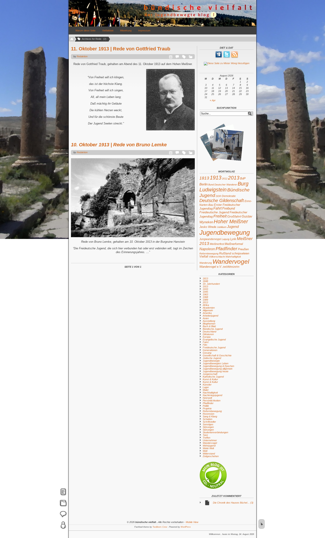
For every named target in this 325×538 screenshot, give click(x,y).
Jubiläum (221, 227)
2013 (233, 178)
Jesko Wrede (207, 227)
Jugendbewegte (211, 360)
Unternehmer (210, 440)
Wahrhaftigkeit (233, 256)
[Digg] (218, 57)
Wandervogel (230, 261)
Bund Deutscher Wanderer (222, 184)
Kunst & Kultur (210, 379)
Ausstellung (209, 321)
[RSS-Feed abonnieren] (253, 25)
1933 (205, 289)
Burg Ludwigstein (224, 187)
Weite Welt (208, 448)
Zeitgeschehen (211, 456)
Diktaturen (208, 334)
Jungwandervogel (210, 239)
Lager (206, 387)
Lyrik (233, 239)
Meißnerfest (217, 243)
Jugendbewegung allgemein (217, 368)
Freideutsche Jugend (214, 212)
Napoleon (207, 249)
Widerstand (209, 453)
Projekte (207, 408)
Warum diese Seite (85, 30)
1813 (204, 178)
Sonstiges (208, 424)
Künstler (207, 384)
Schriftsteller (209, 421)
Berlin (203, 184)
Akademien (209, 307)
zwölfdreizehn (231, 266)
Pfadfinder (226, 248)
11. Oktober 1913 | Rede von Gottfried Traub (120, 49)
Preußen (243, 249)
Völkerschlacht (217, 256)
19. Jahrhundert (211, 283)
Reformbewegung (208, 253)
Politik (206, 405)
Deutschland (209, 331)
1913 (215, 178)
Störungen (208, 427)
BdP (243, 178)
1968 (205, 297)
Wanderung (205, 262)
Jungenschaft (210, 374)
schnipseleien (240, 253)
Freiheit (220, 216)
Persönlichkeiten (211, 400)
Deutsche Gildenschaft (221, 200)
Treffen (206, 437)
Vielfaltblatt (107, 30)
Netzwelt (207, 398)
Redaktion (82, 56)
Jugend (233, 227)
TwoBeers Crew (160, 527)
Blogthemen (209, 323)
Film (205, 344)
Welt (205, 451)
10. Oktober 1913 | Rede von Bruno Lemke (119, 144)
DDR (218, 196)
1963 (205, 294)
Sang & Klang (210, 416)
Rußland (225, 253)
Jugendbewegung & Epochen (218, 366)
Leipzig (225, 239)
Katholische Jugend (213, 376)
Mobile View (192, 522)
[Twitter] (226, 57)
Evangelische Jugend (214, 339)
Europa (206, 337)
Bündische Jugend (213, 329)
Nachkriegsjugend (212, 395)
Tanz (205, 435)
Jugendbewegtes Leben (215, 363)
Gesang (207, 352)
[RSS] (234, 57)
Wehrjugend (209, 445)
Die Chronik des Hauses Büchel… (233, 502)
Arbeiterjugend (210, 315)
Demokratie (229, 196)
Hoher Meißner (231, 221)
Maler (206, 390)
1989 (205, 299)
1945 (205, 291)
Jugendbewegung (224, 232)
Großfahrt (234, 216)
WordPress (186, 527)
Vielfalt (203, 256)
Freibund (228, 208)
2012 (224, 178)
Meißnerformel (234, 244)
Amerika (207, 313)
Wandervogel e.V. (210, 266)
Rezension (208, 413)
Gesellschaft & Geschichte (217, 355)
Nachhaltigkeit (210, 392)
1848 (205, 281)
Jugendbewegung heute (215, 371)
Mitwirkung (126, 30)
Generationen (210, 350)
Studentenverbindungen (215, 432)
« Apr (213, 100)
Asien (206, 318)
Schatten (207, 419)
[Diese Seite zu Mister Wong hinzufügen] (226, 63)
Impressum (144, 30)
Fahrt (217, 208)
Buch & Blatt (209, 326)
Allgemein (208, 310)
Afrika (206, 305)
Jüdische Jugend (212, 358)
